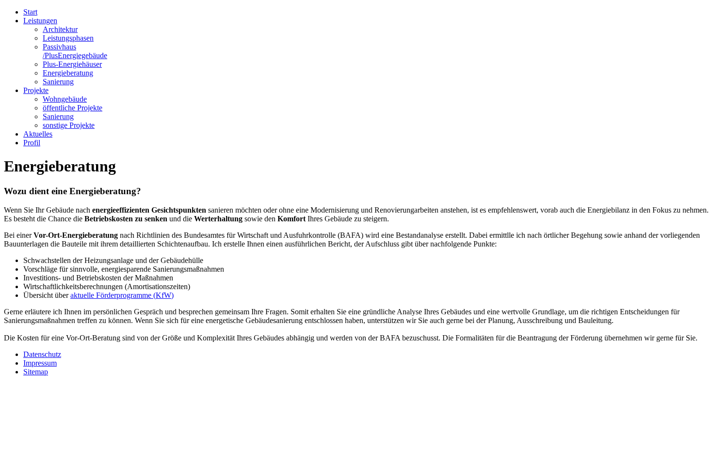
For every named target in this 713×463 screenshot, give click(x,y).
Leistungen (40, 20)
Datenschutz (42, 354)
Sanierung (58, 81)
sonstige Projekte (69, 125)
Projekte (36, 90)
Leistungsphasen (68, 38)
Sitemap (35, 372)
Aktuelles (37, 134)
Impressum (40, 363)
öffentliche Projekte (72, 108)
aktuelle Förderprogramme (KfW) (122, 295)
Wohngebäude (65, 99)
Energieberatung (68, 73)
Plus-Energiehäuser (72, 64)
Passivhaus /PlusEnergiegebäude (75, 51)
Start (30, 12)
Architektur (60, 29)
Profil (31, 143)
